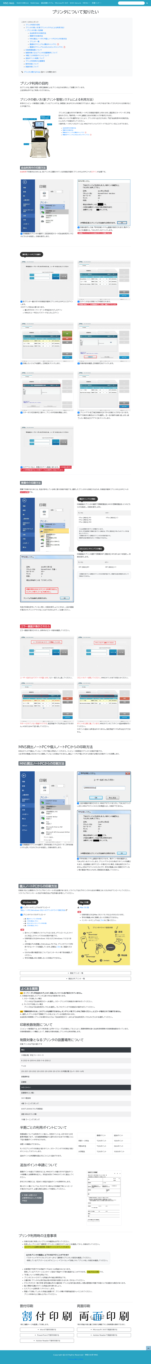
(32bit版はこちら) (32, 921)
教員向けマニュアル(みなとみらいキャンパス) (47, 47)
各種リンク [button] (96, 3)
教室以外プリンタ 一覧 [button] (76, 978)
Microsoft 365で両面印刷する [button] (104, 1329)
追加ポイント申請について (35, 58)
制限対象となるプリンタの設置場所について (42, 53)
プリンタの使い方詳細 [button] (35, 30)
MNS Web (8, 3)
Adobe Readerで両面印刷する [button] (104, 1335)
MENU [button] (86, 3)
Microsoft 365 (61, 3)
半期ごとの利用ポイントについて (37, 55)
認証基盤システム (47, 3)
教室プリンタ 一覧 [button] (76, 973)
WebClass (34, 3)
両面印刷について (32, 66)
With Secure (75, 3)
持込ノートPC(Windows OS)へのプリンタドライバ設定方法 (43, 910)
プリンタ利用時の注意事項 (35, 61)
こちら (58, 947)
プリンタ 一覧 (34, 41)
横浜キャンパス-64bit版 (34, 918)
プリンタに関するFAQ (32, 72)
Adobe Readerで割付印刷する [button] (47, 1341)
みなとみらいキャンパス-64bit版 (37, 923)
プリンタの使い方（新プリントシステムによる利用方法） (45, 27)
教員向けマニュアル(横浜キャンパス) (43, 44)
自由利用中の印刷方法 (38, 33)
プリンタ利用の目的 (33, 25)
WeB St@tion (23, 3)
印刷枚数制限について (34, 50)
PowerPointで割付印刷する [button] (48, 1335)
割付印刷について (32, 64)
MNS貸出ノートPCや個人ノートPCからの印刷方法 (48, 39)
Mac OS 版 (84, 907)
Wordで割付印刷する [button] (48, 1329)
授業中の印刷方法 (36, 36)
